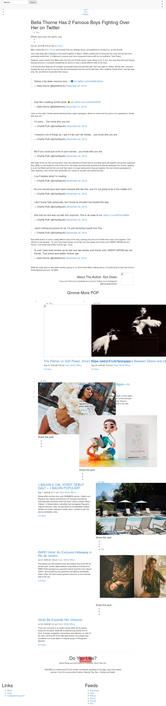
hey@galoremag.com (16, 695)
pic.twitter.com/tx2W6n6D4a (88, 81)
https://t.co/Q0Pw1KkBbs (116, 215)
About (9, 690)
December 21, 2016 (76, 106)
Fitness (93, 701)
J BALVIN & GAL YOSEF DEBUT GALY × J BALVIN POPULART (61, 486)
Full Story (48, 369)
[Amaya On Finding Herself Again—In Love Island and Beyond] (77, 408)
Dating (93, 698)
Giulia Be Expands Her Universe (60, 619)
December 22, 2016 (76, 85)
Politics (85, 14)
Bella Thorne (50, 49)
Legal (9, 693)
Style (92, 693)
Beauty (93, 695)
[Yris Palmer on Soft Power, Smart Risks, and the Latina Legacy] (83, 330)
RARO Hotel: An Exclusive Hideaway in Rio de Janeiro (65, 554)
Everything (95, 690)
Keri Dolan (59, 45)
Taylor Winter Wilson (73, 365)
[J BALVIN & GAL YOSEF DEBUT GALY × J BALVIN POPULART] (118, 441)
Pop (85, 11)
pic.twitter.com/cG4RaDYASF (86, 102)
